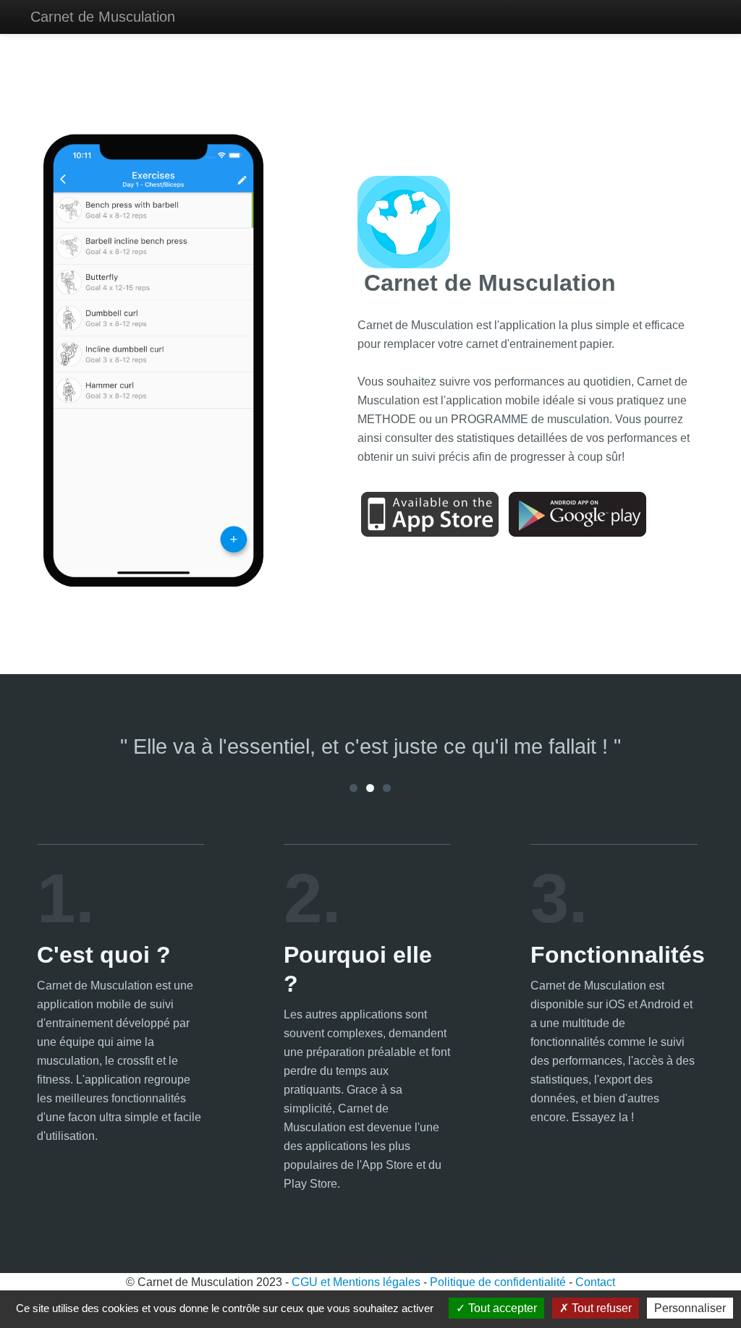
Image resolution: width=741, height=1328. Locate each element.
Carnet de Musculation (102, 17)
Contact (595, 1282)
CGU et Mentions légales (356, 1282)
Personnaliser (690, 1308)
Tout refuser (600, 1308)
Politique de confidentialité (498, 1282)
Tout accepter (501, 1308)
